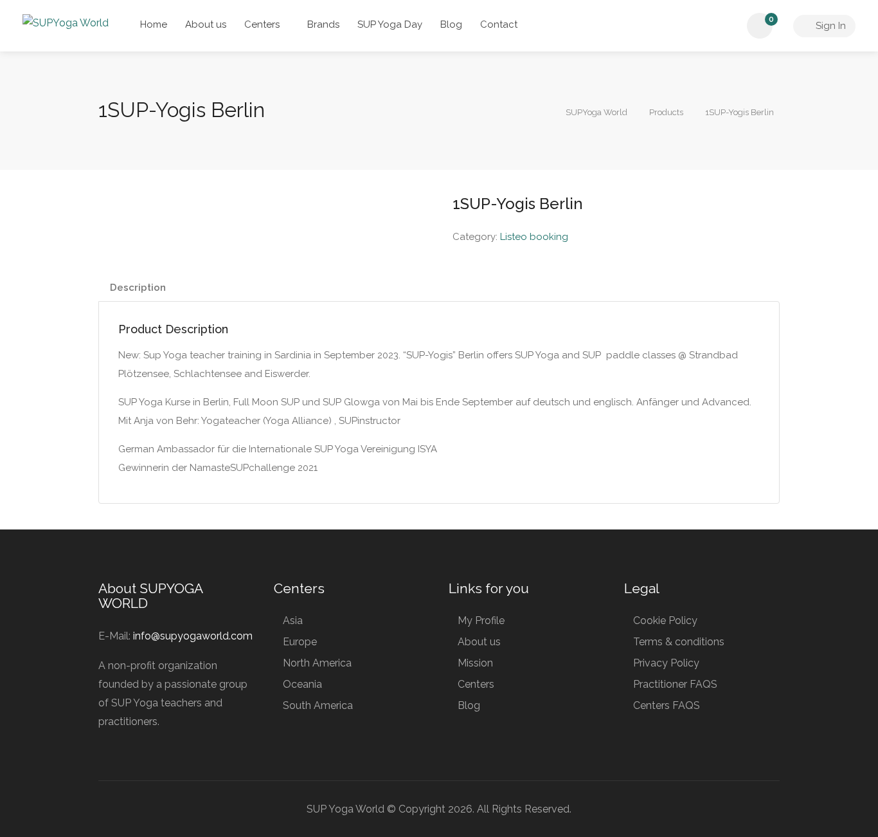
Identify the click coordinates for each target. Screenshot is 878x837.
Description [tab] (138, 287)
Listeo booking (534, 237)
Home (153, 24)
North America (317, 663)
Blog (451, 24)
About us (205, 24)
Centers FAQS (666, 705)
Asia (293, 620)
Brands (323, 24)
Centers (262, 24)
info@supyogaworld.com (193, 636)
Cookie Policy (665, 620)
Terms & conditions (678, 642)
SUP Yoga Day (389, 24)
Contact (498, 24)
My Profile (481, 620)
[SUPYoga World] (65, 22)
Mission (475, 663)
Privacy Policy (666, 663)
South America (318, 705)
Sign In (829, 26)
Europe (300, 642)
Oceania (302, 684)
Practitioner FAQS (675, 684)
